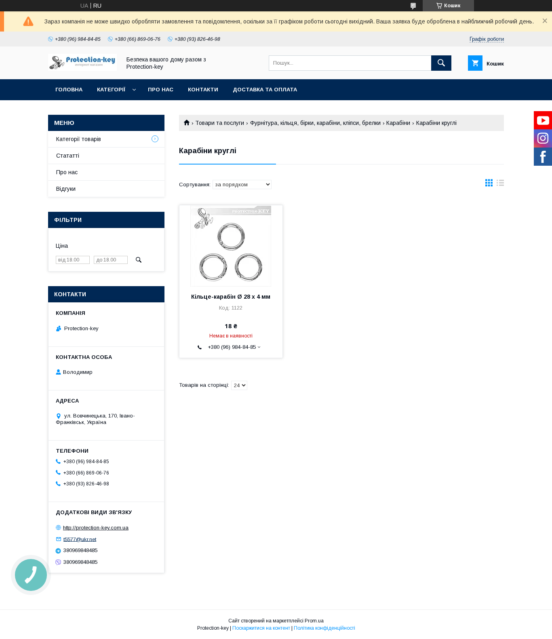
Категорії (111, 89)
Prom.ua (314, 621)
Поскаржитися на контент (261, 628)
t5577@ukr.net (79, 539)
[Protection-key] (82, 68)
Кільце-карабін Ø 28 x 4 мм (230, 296)
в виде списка (500, 184)
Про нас (160, 89)
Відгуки (66, 189)
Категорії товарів (78, 139)
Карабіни (398, 123)
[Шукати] (441, 63)
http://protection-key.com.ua (96, 528)
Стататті (67, 155)
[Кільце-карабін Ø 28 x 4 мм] (230, 245)
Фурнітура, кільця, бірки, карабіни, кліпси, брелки (315, 123)
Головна (68, 89)
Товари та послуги (219, 123)
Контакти (203, 89)
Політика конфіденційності (324, 628)
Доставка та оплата (265, 89)
